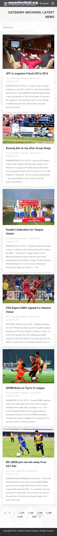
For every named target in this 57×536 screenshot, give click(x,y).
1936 (34, 517)
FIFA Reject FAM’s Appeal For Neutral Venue (28, 309)
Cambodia (14, 153)
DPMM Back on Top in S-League (25, 388)
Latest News (15, 78)
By (35, 78)
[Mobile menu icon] (52, 3)
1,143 (39, 513)
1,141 (21, 513)
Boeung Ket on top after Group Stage (28, 148)
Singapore (25, 393)
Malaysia (24, 78)
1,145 (20, 517)
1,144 (48, 513)
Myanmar (24, 238)
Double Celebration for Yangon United (24, 231)
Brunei (12, 471)
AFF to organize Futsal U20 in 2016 (27, 73)
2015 (8, 78)
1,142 (30, 513)
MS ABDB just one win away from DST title (26, 464)
